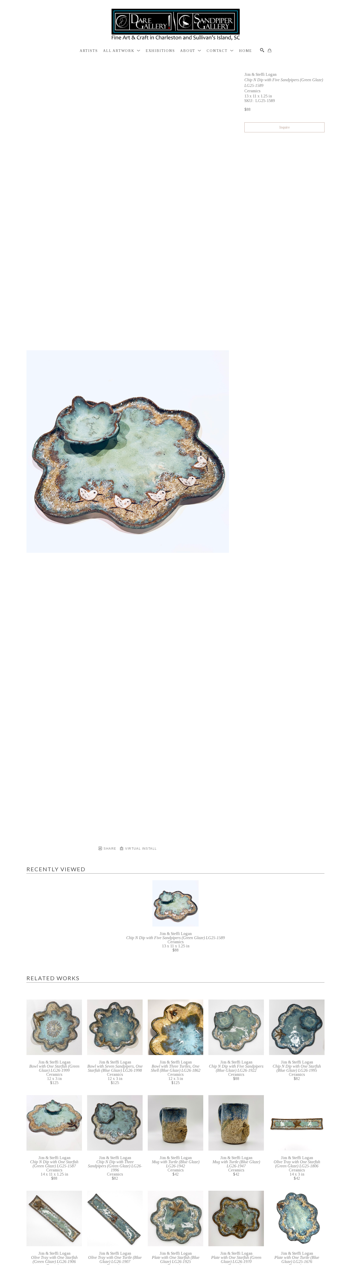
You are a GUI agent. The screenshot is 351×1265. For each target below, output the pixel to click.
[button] (121, 51)
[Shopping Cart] (269, 50)
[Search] (262, 50)
